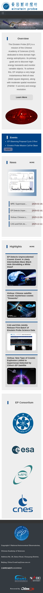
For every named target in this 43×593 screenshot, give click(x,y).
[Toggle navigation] (4, 14)
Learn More (21, 97)
